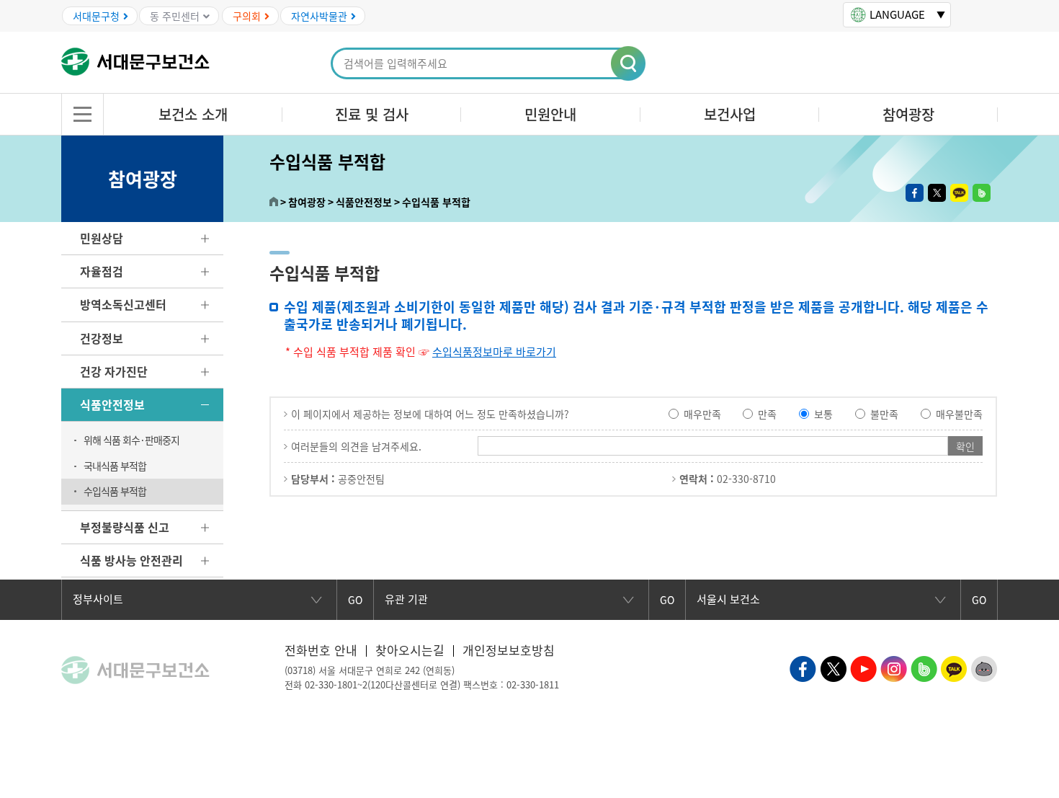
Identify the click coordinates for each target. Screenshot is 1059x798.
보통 (823, 414)
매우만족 (702, 414)
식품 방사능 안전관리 (131, 560)
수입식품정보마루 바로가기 (494, 352)
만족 (767, 414)
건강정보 (101, 338)
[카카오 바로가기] (954, 667)
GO (355, 600)
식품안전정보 (112, 404)
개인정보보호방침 (509, 650)
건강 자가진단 (114, 371)
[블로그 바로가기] (924, 667)
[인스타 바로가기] (893, 667)
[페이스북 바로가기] (803, 667)
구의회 (247, 16)
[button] (629, 64)
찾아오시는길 (409, 650)
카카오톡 (959, 193)
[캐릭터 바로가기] (984, 667)
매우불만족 (959, 414)
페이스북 (915, 193)
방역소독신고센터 (123, 304)
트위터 (937, 193)
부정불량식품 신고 (124, 527)
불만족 (884, 414)
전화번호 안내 (321, 650)
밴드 (982, 193)
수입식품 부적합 (115, 491)
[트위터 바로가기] (833, 667)
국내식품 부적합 (115, 465)
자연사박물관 (319, 16)
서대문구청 (96, 16)
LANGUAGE (897, 14)
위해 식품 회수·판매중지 (131, 440)
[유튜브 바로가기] (863, 667)
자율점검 (101, 271)
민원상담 (101, 238)
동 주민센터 (175, 16)
